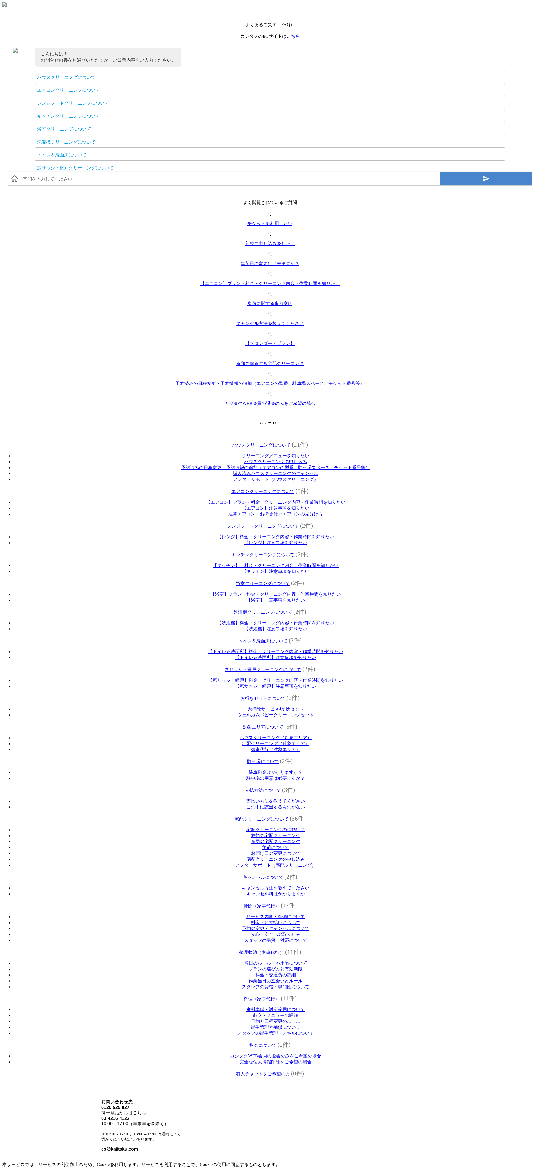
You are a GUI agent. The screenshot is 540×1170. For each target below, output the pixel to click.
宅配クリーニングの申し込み (275, 859)
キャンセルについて (263, 877)
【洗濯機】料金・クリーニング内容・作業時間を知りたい (275, 622)
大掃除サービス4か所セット (276, 709)
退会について (262, 1045)
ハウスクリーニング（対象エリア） (276, 737)
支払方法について (263, 790)
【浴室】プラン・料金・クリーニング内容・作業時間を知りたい (275, 594)
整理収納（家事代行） (261, 952)
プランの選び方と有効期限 (276, 969)
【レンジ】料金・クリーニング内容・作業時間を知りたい (275, 536)
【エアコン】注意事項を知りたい (275, 508)
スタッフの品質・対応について (275, 940)
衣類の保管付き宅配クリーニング (270, 363)
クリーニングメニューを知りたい (275, 455)
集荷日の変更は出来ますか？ (270, 263)
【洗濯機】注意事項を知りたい (275, 628)
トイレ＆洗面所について (263, 640)
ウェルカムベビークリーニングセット (275, 714)
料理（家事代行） (262, 998)
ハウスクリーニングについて (261, 445)
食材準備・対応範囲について (275, 1009)
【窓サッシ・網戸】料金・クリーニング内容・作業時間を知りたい (275, 680)
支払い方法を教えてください (275, 801)
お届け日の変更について (275, 853)
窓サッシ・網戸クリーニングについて (263, 669)
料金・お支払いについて (275, 922)
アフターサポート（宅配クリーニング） (275, 865)
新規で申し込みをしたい (270, 243)
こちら (293, 36)
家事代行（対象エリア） (275, 749)
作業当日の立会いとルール (276, 980)
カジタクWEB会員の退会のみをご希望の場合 (270, 403)
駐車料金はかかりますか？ (276, 772)
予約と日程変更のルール (275, 1021)
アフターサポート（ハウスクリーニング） (275, 479)
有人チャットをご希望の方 (263, 1074)
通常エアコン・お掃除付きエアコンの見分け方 (275, 514)
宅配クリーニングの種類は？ (275, 829)
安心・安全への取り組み (275, 934)
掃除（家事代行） (262, 906)
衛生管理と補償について (275, 1027)
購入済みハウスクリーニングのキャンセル (275, 473)
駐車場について (263, 761)
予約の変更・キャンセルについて (275, 928)
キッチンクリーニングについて (262, 554)
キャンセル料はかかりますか (275, 893)
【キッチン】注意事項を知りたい (275, 571)
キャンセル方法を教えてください (270, 323)
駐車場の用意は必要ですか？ (275, 778)
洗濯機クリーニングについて (263, 612)
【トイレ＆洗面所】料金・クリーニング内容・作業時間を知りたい (275, 651)
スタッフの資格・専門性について (275, 986)
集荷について (275, 847)
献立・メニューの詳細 (275, 1015)
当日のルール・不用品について (275, 963)
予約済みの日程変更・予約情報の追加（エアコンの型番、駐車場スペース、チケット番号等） (270, 383)
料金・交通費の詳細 (275, 974)
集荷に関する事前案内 (270, 303)
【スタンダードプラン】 (270, 343)
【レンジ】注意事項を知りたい (275, 542)
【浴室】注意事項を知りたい (275, 600)
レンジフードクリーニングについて (263, 526)
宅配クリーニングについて (262, 819)
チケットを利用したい (270, 223)
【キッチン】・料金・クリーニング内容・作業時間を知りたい (276, 565)
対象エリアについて (263, 727)
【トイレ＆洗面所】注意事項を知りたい (275, 657)
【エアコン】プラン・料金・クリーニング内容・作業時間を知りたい (270, 283)
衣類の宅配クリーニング (275, 835)
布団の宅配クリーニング (275, 841)
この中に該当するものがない (275, 806)
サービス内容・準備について (275, 916)
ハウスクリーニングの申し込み (275, 461)
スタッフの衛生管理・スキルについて (275, 1033)
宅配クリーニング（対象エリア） (275, 743)
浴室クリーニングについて (263, 583)
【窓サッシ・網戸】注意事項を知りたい (275, 686)
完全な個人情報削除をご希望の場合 (276, 1061)
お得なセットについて (262, 698)
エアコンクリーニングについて (262, 491)
